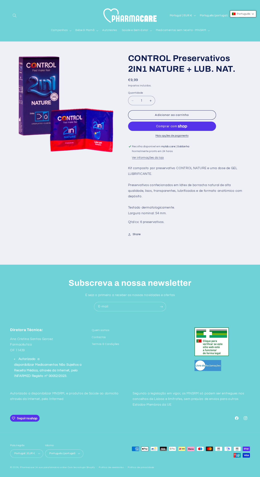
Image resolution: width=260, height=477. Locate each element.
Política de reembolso (111, 467)
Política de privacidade (141, 467)
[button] (14, 15)
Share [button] (137, 234)
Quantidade (135, 93)
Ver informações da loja (148, 157)
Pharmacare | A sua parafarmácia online (43, 467)
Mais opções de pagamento (172, 136)
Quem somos (100, 330)
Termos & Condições (105, 343)
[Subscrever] (161, 306)
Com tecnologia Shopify (81, 467)
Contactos (99, 337)
